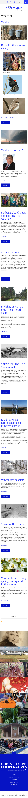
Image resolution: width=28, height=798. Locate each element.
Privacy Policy (14, 782)
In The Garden (4, 600)
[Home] (14, 9)
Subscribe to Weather (1, 621)
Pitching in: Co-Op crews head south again (12, 309)
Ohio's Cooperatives (14, 777)
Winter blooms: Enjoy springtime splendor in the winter (13, 581)
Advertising (14, 779)
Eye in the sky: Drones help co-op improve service (12, 422)
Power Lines (4, 331)
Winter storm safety (12, 480)
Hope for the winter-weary (13, 46)
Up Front (3, 274)
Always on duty (10, 252)
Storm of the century (13, 524)
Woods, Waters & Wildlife (7, 117)
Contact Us (14, 784)
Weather (6, 22)
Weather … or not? (12, 150)
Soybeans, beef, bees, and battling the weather (13, 215)
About (14, 774)
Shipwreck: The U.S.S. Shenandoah (13, 365)
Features (3, 236)
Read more (6, 123)
